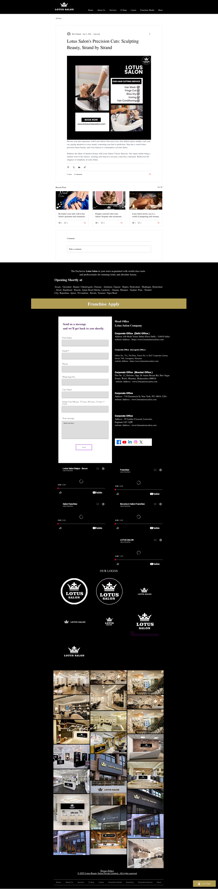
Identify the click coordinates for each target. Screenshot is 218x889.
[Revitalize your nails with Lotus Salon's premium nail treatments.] (72, 200)
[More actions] (149, 34)
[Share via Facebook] (68, 167)
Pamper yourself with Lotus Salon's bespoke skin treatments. (108, 215)
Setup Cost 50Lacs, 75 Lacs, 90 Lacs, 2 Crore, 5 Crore (83, 403)
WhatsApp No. (69, 377)
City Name (67, 389)
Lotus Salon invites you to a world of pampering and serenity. (145, 215)
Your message (68, 418)
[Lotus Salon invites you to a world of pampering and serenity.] (145, 200)
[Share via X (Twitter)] (74, 167)
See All (160, 187)
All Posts (58, 18)
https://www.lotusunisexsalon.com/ (148, 339)
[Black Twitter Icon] (163, 887)
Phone (65, 364)
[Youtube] (124, 442)
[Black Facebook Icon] (160, 887)
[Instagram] (135, 442)
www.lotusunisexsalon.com (144, 381)
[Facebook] (119, 442)
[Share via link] (85, 167)
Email (64, 351)
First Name (67, 338)
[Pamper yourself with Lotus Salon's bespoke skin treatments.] (109, 200)
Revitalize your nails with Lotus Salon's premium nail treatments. (71, 215)
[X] (141, 442)
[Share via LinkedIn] (79, 167)
